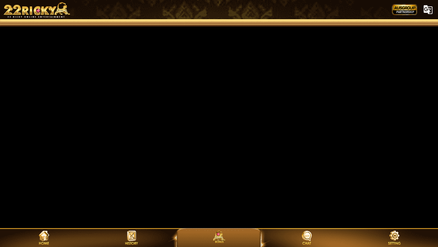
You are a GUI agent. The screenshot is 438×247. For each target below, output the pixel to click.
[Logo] (219, 9)
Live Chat (306, 237)
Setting (394, 237)
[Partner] (404, 9)
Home (44, 237)
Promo (219, 237)
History (132, 237)
